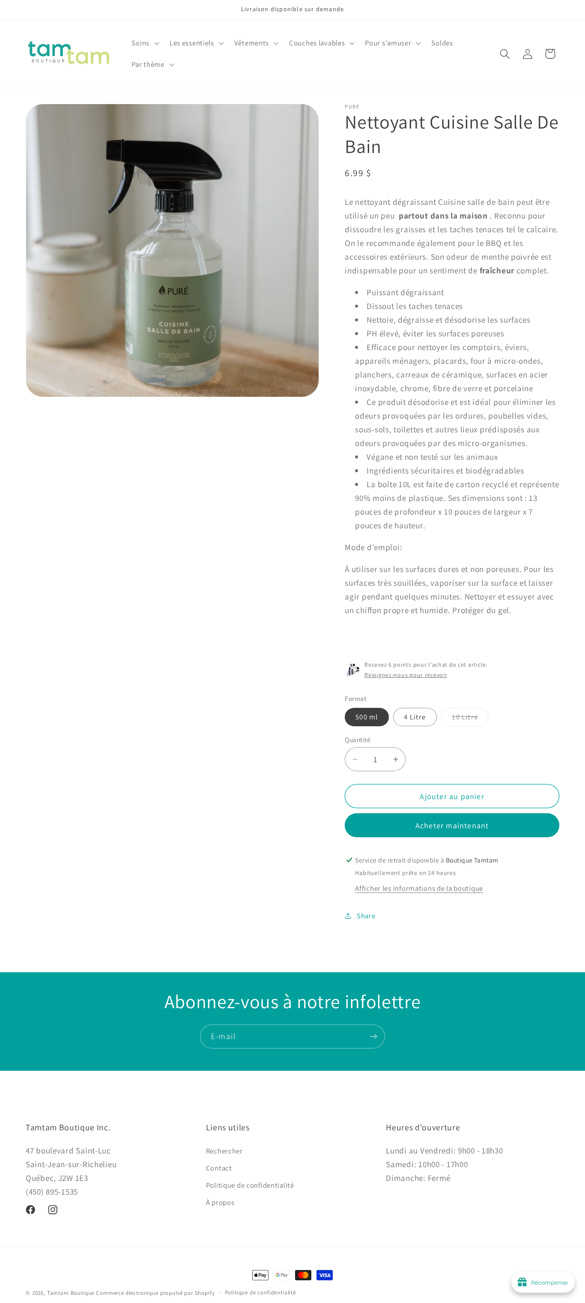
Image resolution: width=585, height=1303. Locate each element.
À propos (220, 1202)
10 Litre (470, 719)
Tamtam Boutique (71, 1293)
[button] (144, 43)
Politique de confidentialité (250, 1184)
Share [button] (366, 915)
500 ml (366, 717)
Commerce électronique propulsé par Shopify (155, 1293)
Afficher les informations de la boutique (419, 888)
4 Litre (415, 717)
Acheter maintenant (452, 825)
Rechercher (224, 1150)
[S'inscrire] (373, 1036)
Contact (219, 1167)
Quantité (357, 739)
